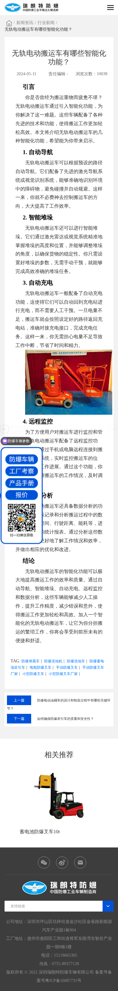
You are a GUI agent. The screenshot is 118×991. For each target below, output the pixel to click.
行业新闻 (46, 22)
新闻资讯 (24, 22)
